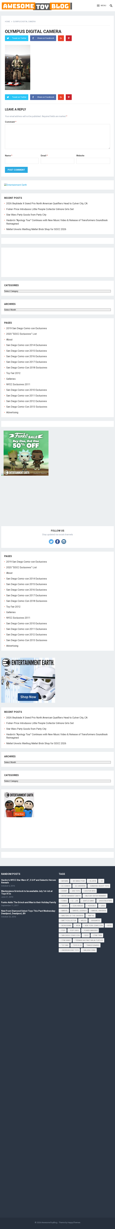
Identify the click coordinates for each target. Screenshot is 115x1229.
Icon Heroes (78, 906)
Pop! (63, 930)
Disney (64, 891)
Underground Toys (70, 950)
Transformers (92, 945)
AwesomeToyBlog (49, 1222)
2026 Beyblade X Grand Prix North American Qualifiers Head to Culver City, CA (46, 203)
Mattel (91, 916)
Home (7, 22)
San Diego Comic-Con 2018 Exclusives (26, 367)
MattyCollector (68, 921)
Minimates (95, 921)
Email (44, 155)
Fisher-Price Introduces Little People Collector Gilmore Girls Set (40, 209)
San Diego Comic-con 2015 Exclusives (26, 350)
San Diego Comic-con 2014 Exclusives (26, 345)
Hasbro (64, 906)
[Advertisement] (57, 504)
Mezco (84, 921)
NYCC (109, 926)
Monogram (66, 926)
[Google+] (61, 38)
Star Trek (97, 935)
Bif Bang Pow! (79, 881)
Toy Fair (64, 945)
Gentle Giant (88, 901)
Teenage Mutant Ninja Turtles (89, 940)
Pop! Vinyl (74, 930)
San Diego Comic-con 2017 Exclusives (26, 362)
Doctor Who (90, 891)
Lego (103, 906)
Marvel (64, 911)
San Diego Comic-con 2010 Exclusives (26, 390)
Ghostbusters (105, 901)
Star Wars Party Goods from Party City (26, 214)
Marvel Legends (79, 911)
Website (80, 155)
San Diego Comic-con (70, 935)
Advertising (12, 412)
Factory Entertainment (95, 896)
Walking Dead (89, 950)
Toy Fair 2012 (13, 373)
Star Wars (66, 940)
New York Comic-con (94, 926)
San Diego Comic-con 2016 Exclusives (26, 356)
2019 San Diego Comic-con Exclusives (26, 328)
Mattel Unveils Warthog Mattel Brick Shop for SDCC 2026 (36, 229)
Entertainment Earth (71, 896)
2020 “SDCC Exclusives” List (21, 333)
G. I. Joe (75, 901)
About (9, 339)
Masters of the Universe (72, 916)
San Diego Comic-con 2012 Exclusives (26, 401)
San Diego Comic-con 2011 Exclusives (26, 395)
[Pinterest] (69, 38)
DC (102, 881)
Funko (64, 901)
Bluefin (93, 881)
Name (8, 155)
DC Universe (80, 886)
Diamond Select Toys (99, 886)
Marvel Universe (98, 911)
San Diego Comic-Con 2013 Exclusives (26, 406)
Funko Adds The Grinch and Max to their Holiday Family (28, 902)
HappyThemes (74, 1222)
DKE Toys (76, 891)
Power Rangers (91, 930)
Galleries (11, 378)
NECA (78, 926)
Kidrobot (92, 906)
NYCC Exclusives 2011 (18, 384)
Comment (10, 122)
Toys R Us (77, 945)
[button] (101, 5)
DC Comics (65, 886)
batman (64, 881)
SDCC (86, 935)
